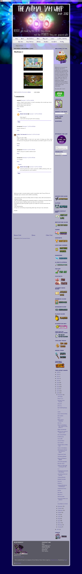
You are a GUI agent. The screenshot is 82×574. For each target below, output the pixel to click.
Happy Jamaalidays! (62, 429)
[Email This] (34, 92)
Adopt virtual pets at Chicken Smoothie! (19, 556)
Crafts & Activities (62, 38)
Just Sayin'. (60, 396)
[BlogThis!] (35, 92)
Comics (52, 38)
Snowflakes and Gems (63, 503)
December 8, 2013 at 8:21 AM (33, 134)
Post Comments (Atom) (25, 238)
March (59, 522)
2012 (58, 529)
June (59, 516)
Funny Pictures (29, 41)
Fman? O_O (60, 398)
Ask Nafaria (30, 38)
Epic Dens (20, 41)
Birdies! (59, 490)
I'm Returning (61, 436)
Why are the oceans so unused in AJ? (63, 432)
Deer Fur (59, 423)
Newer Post (17, 235)
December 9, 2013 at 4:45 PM (35, 166)
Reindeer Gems (61, 463)
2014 (58, 390)
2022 (58, 374)
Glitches (39, 41)
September (60, 510)
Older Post (49, 235)
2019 (58, 380)
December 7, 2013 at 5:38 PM (29, 126)
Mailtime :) (60, 483)
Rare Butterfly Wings (62, 407)
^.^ (58, 409)
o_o (58, 468)
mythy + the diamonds (22, 134)
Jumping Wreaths (61, 477)
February (60, 524)
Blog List (45, 38)
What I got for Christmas (61, 420)
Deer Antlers (60, 415)
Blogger (65, 560)
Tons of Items (61, 442)
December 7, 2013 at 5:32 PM (35, 113)
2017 (58, 384)
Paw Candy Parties (62, 434)
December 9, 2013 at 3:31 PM (29, 149)
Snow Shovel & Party (62, 413)
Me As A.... (60, 405)
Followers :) (60, 494)
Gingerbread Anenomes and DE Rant (63, 471)
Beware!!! (60, 403)
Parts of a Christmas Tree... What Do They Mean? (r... (62, 426)
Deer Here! (60, 492)
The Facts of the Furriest (61, 401)
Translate (65, 155)
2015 (58, 388)
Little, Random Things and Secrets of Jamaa (62, 451)
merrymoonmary (54, 560)
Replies (19, 111)
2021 (58, 376)
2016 (58, 386)
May (59, 518)
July (59, 514)
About (22, 38)
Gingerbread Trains (62, 488)
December (60, 394)
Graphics (46, 41)
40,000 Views (61, 440)
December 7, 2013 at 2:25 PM (27, 100)
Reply (18, 108)
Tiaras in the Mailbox (62, 448)
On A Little (60, 438)
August (59, 512)
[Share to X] (36, 92)
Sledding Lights (61, 496)
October (60, 508)
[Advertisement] (33, 223)
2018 (58, 382)
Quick (59, 411)
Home (16, 38)
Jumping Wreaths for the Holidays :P (62, 486)
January (60, 527)
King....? (59, 417)
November (60, 506)
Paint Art (60, 481)
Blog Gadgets (18, 563)
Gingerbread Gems (62, 454)
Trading (62, 41)
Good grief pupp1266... (62, 461)
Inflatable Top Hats (62, 479)
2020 (58, 378)
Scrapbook (54, 41)
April (59, 520)
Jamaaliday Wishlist (62, 456)
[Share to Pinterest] (39, 92)
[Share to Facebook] (38, 92)
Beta (38, 38)
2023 (58, 372)
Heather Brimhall (23, 113)
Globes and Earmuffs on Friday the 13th (62, 466)
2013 (58, 392)
